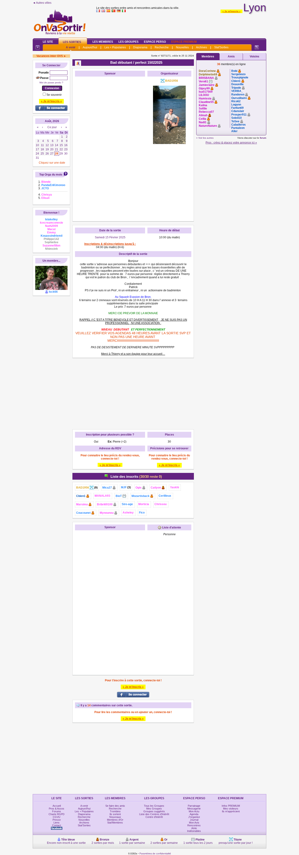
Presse (57, 819)
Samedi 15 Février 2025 (110, 237)
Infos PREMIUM (231, 805)
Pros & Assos (56, 808)
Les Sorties (72, 42)
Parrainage (194, 805)
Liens (56, 822)
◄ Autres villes (42, 2)
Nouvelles (182, 47)
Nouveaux (115, 817)
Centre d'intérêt (154, 817)
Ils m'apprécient (231, 811)
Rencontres (194, 825)
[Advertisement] (181, 24)
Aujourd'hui (90, 47)
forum (263, 138)
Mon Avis (194, 822)
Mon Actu (194, 811)
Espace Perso (155, 41)
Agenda (194, 814)
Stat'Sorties (221, 47)
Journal (194, 819)
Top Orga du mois (50, 174)
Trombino (115, 811)
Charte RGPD (56, 814)
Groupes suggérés (154, 811)
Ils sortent (115, 814)
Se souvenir (54, 94)
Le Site (48, 41)
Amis (231, 56)
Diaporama (140, 47)
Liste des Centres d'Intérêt (154, 814)
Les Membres (103, 41)
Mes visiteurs (230, 808)
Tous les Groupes (154, 805)
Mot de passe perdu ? (51, 82)
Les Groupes (128, 41)
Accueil (57, 805)
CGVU (56, 817)
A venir (70, 47)
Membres (208, 56)
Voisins (254, 56)
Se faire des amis (115, 805)
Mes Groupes (154, 808)
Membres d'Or (115, 819)
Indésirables (194, 831)
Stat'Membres (115, 822)
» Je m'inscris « (231, 11)
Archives (201, 47)
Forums (56, 811)
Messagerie (194, 808)
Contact (56, 825)
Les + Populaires (115, 47)
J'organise (194, 817)
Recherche (162, 47)
